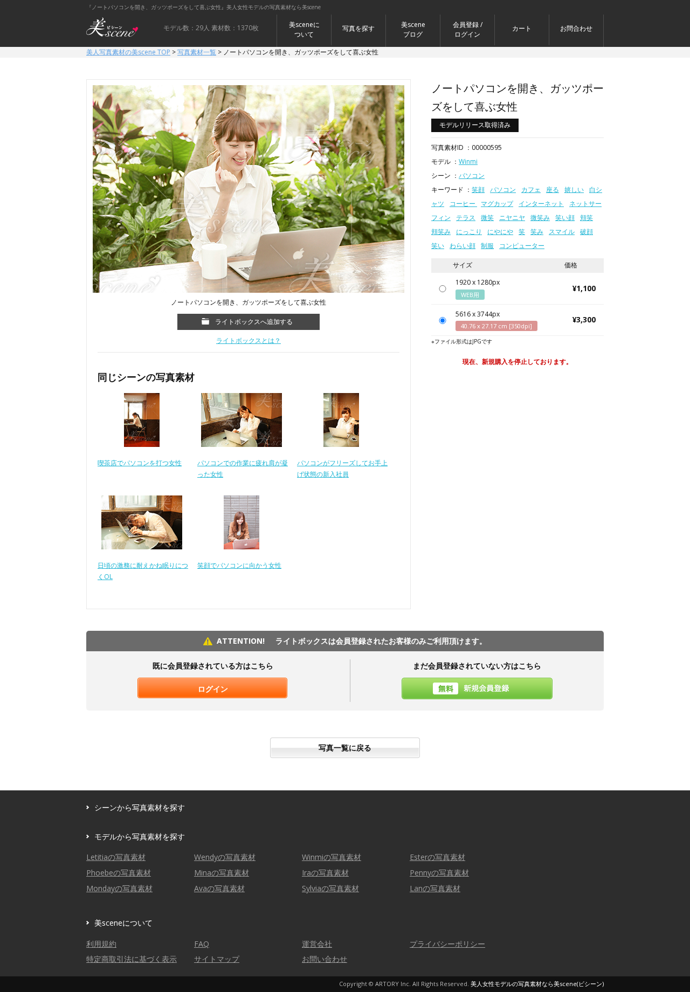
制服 (487, 245)
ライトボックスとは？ (248, 340)
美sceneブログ (413, 29)
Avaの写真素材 (219, 888)
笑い (437, 245)
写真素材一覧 (196, 52)
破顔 (586, 231)
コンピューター (521, 245)
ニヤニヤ (512, 217)
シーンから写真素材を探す (139, 807)
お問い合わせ (324, 959)
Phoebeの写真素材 (118, 872)
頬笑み (441, 231)
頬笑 (586, 217)
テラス (465, 217)
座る (552, 189)
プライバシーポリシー (447, 944)
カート (522, 28)
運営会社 (317, 944)
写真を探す (358, 28)
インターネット (541, 203)
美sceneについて (304, 29)
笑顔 (478, 189)
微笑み (540, 217)
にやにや (500, 231)
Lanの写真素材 (435, 888)
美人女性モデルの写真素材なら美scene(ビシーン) (537, 984)
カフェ (531, 189)
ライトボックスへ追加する (254, 321)
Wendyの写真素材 (225, 857)
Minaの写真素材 (221, 872)
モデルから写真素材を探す (139, 836)
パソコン (472, 175)
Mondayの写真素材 (119, 888)
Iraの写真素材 (325, 872)
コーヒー (463, 203)
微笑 (487, 217)
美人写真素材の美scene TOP (128, 52)
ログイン (213, 689)
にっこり (469, 231)
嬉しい (574, 189)
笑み (536, 231)
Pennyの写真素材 (439, 872)
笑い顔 (565, 217)
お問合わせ (576, 28)
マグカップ (497, 203)
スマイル (562, 231)
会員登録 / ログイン (467, 29)
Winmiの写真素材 (331, 857)
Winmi (468, 161)
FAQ (201, 944)
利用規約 (101, 944)
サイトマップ (216, 959)
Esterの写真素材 (437, 857)
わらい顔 (462, 245)
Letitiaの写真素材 (116, 857)
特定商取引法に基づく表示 (131, 959)
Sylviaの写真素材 (330, 888)
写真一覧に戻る (345, 747)
